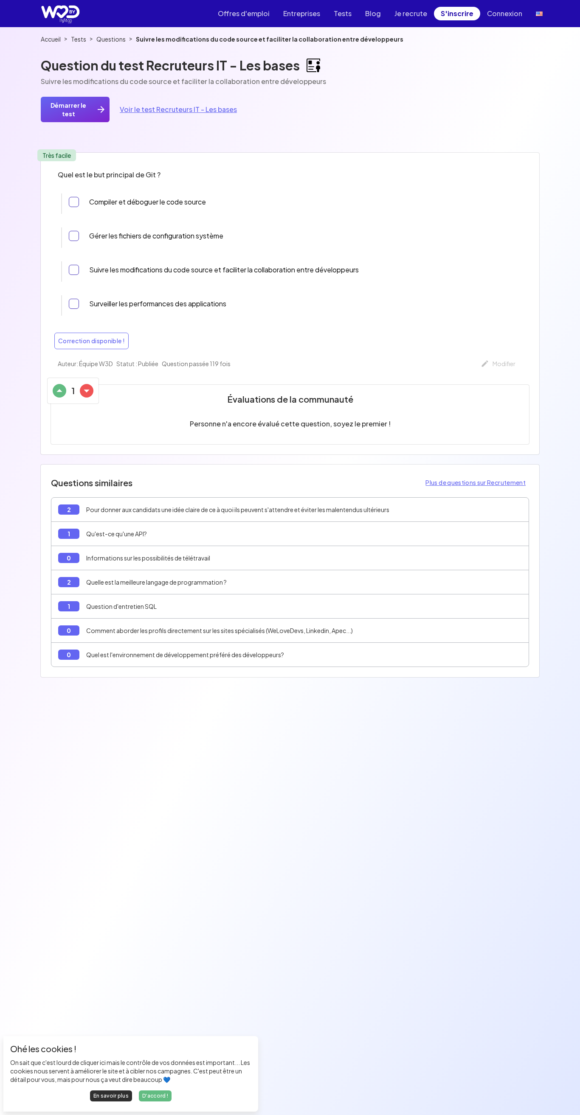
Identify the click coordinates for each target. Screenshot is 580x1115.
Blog (373, 13)
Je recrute (410, 13)
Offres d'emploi (244, 13)
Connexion (504, 13)
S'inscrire (457, 13)
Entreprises (301, 13)
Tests (343, 13)
